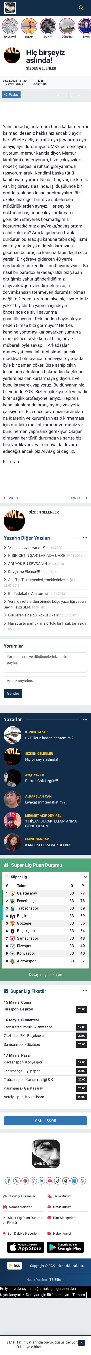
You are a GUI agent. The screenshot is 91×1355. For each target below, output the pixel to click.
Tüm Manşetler (64, 1218)
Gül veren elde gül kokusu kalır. (34, 615)
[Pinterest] (25, 1180)
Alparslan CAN (38, 796)
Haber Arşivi (62, 1234)
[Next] (74, 1180)
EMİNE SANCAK (37, 839)
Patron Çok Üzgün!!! (41, 781)
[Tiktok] (57, 1180)
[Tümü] (85, 719)
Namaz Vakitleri (20, 1207)
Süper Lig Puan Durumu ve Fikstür (22, 1220)
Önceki (13, 498)
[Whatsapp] (82, 1180)
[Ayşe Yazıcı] (12, 777)
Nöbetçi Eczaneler (21, 1196)
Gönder (13, 693)
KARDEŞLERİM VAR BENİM (47, 845)
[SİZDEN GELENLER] (12, 55)
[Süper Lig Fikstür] (85, 991)
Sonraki (77, 498)
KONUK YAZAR (36, 732)
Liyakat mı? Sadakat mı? (45, 802)
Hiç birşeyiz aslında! (41, 759)
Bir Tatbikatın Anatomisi (28, 593)
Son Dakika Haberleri (23, 1234)
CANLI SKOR (45, 1120)
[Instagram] (33, 1180)
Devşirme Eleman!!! (24, 571)
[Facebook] (8, 1180)
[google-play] (65, 1248)
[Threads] (66, 1180)
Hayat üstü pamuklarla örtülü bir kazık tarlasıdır (47, 623)
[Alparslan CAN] (12, 799)
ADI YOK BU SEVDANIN (28, 563)
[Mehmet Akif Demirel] (12, 820)
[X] (17, 1180)
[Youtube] (49, 1180)
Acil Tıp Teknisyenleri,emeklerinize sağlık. (42, 580)
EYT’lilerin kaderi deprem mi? (49, 738)
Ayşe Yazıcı (34, 775)
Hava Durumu (63, 1196)
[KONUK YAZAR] (12, 735)
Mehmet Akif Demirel (43, 816)
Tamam (78, 1294)
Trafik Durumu (63, 1207)
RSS (16, 1266)
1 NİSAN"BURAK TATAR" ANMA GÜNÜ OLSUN (51, 823)
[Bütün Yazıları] (85, 538)
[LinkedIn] (41, 1180)
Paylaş (14, 95)
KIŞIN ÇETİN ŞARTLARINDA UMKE (37, 555)
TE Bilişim (56, 1280)
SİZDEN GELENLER (41, 68)
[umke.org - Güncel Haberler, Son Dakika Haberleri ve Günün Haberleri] (10, 7)
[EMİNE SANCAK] (12, 842)
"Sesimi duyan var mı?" (27, 547)
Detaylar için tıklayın (45, 974)
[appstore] (26, 1248)
